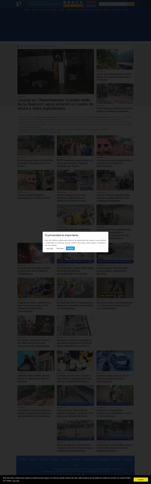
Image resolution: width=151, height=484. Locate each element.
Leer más (49, 248)
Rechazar (60, 248)
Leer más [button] (15, 481)
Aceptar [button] (141, 479)
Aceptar (70, 248)
